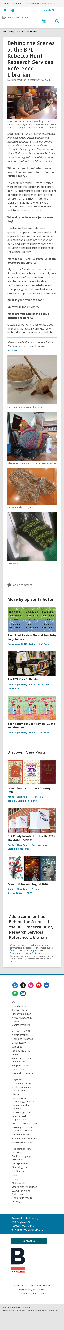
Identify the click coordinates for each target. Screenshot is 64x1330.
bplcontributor (18, 79)
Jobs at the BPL (21, 1050)
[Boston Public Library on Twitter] (23, 985)
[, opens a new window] (18, 1271)
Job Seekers (19, 1171)
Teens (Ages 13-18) (17, 644)
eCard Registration (22, 1112)
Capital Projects (21, 1024)
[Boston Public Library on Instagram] (31, 985)
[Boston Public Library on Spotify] (15, 993)
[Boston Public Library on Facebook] (15, 985)
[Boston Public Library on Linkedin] (46, 985)
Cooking (32, 800)
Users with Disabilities (24, 1186)
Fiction (32, 644)
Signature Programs (23, 1142)
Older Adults (23, 796)
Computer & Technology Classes (23, 1100)
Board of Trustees (22, 1038)
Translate (51, 3)
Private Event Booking (24, 1138)
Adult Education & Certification (22, 1089)
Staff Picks (43, 644)
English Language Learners (22, 1158)
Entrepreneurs (20, 1163)
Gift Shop (17, 1046)
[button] (4, 10)
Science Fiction (15, 893)
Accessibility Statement (31, 1289)
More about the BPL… (24, 1073)
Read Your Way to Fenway (22, 1199)
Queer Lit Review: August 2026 (28, 884)
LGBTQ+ (29, 893)
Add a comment (22, 585)
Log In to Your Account (25, 1123)
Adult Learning (39, 845)
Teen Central (14, 688)
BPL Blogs (9, 31)
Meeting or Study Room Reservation (22, 1129)
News (15, 1054)
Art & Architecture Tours (22, 1019)
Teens (15, 1179)
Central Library (20, 1009)
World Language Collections (21, 1192)
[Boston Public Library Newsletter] (23, 993)
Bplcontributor (28, 31)
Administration (20, 1034)
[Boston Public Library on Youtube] (39, 985)
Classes (16, 1094)
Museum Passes (21, 1134)
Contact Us (18, 1069)
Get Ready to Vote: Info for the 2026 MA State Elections (31, 838)
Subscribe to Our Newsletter (21, 1060)
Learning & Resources (19, 848)
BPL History (19, 1042)
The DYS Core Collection (23, 679)
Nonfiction (37, 796)
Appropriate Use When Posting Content (28, 953)
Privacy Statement (40, 1285)
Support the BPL (21, 1065)
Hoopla (23, 273)
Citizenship (18, 1152)
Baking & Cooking (17, 800)
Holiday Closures (21, 1013)
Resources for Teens (40, 684)
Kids (14, 1175)
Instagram (13, 350)
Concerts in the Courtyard (20, 1107)
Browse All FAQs (21, 1083)
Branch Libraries (21, 1006)
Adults (11, 796)
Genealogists (19, 1167)
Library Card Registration (19, 1118)
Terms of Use (20, 1285)
